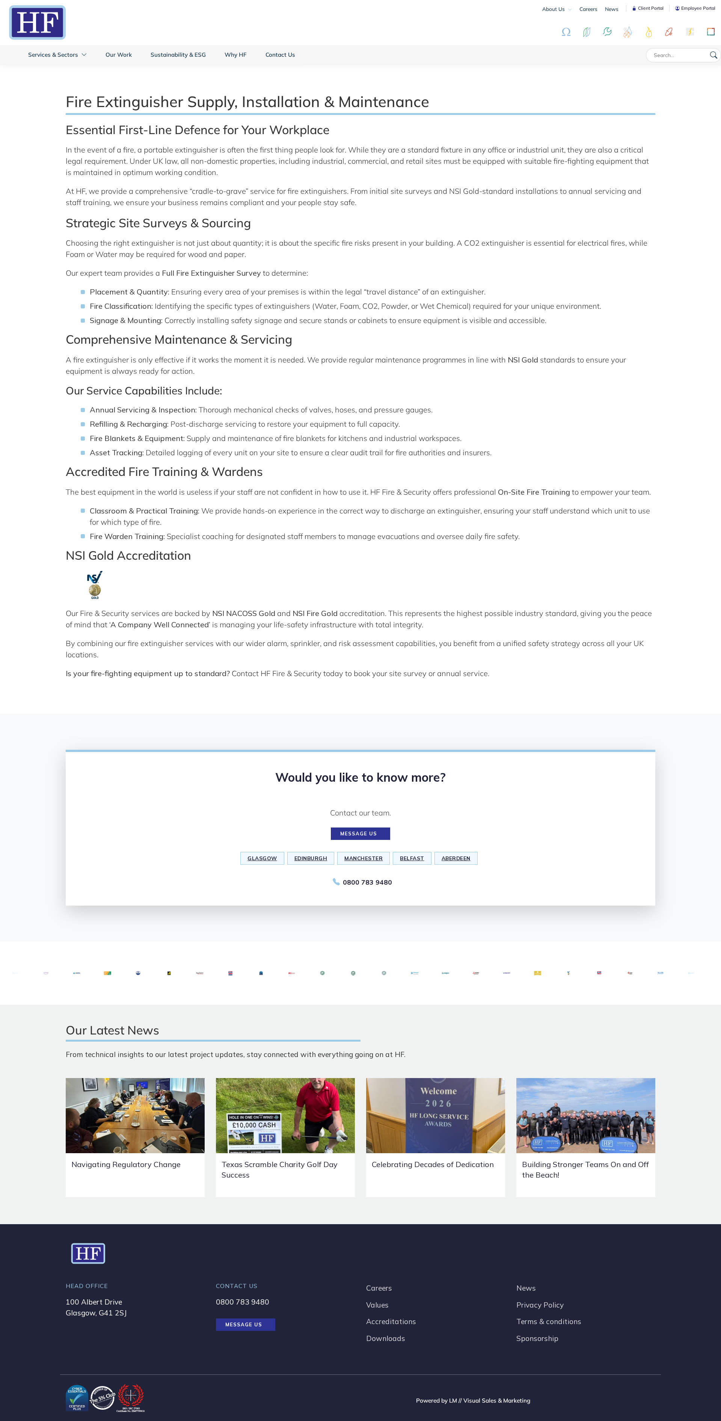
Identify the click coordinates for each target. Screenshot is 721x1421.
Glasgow (262, 858)
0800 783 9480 (367, 882)
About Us (554, 9)
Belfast (412, 858)
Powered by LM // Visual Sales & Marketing (473, 1400)
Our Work (119, 54)
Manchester (363, 858)
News (611, 9)
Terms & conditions (548, 1321)
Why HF (236, 54)
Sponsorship (537, 1338)
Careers (588, 9)
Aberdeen (456, 858)
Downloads (385, 1338)
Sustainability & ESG (178, 54)
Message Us (358, 834)
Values (377, 1304)
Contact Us (280, 54)
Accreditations (391, 1321)
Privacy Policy (540, 1304)
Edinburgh (310, 858)
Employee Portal (698, 8)
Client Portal (651, 8)
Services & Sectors (54, 54)
